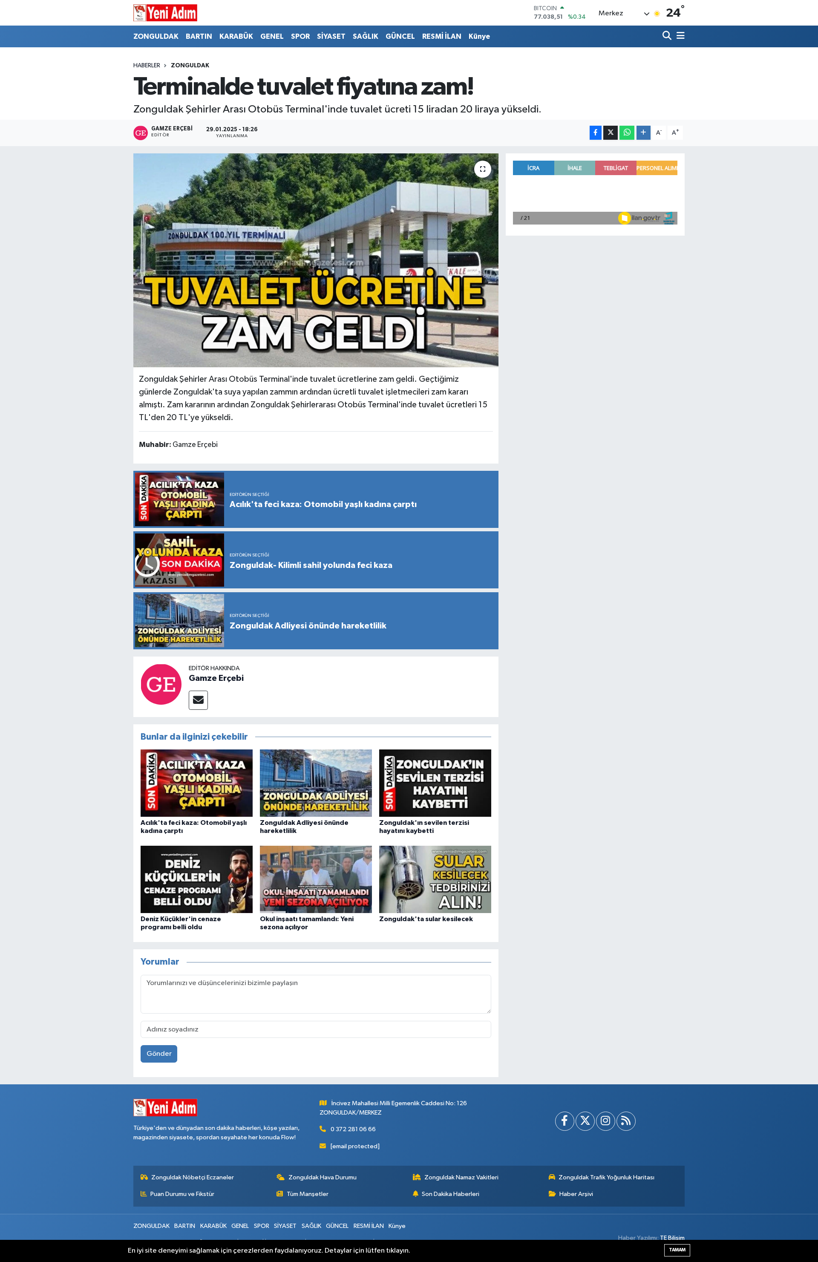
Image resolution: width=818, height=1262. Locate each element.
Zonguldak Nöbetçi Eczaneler (192, 1177)
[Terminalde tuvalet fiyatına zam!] (315, 260)
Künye (479, 36)
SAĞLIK (365, 36)
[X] (585, 1121)
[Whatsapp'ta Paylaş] (626, 133)
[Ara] (667, 36)
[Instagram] (605, 1121)
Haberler (146, 66)
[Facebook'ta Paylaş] (596, 133)
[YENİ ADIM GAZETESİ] (165, 13)
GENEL (272, 36)
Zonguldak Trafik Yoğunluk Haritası (606, 1177)
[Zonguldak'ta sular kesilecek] (435, 879)
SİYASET (331, 36)
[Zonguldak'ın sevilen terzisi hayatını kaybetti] (435, 783)
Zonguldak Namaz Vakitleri (461, 1177)
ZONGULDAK (156, 36)
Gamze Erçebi (216, 678)
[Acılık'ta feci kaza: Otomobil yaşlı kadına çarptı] (197, 783)
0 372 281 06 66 (353, 1129)
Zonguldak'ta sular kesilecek (426, 919)
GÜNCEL (400, 36)
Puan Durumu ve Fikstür (182, 1194)
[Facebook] (564, 1121)
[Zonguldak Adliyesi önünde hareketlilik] (316, 783)
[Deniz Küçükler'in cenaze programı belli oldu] (197, 879)
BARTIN (199, 36)
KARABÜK (236, 36)
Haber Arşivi (576, 1194)
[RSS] (626, 1121)
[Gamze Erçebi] (161, 684)
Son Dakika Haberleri (450, 1194)
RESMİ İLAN (441, 36)
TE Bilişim (672, 1238)
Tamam (677, 1250)
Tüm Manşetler (307, 1194)
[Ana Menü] (679, 36)
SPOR (300, 36)
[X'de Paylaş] (610, 133)
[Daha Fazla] (644, 133)
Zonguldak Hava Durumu (322, 1177)
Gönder (159, 1053)
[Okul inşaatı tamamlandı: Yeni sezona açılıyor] (316, 879)
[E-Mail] (198, 700)
